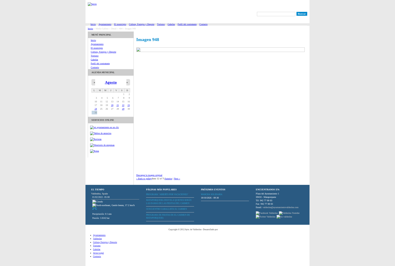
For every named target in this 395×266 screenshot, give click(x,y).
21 (118, 105)
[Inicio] (92, 5)
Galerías (171, 24)
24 (96, 109)
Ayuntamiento (105, 24)
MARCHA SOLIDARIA (211, 194)
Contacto (203, 24)
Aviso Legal (98, 253)
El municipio (120, 24)
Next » (177, 178)
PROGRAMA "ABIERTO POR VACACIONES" (167, 194)
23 (129, 105)
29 (123, 109)
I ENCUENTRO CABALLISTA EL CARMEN (166, 209)
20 (112, 105)
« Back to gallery (144, 178)
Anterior (168, 178)
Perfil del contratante (187, 24)
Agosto (111, 82)
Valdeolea (97, 239)
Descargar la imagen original (149, 175)
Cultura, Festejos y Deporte (141, 24)
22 (123, 105)
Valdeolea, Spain (99, 193)
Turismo (161, 24)
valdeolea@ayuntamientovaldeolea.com (281, 207)
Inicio (93, 24)
